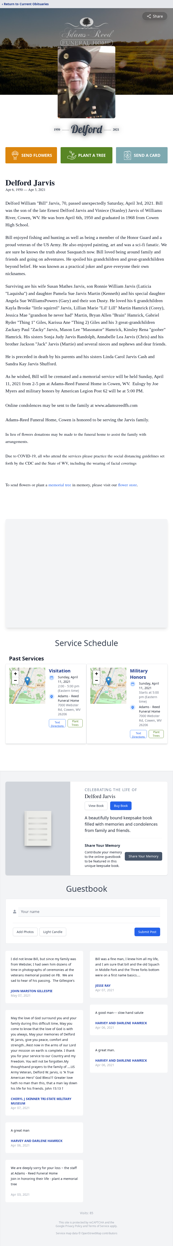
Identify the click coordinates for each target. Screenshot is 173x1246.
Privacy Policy (73, 1226)
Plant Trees (75, 723)
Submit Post (147, 932)
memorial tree (59, 484)
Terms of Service (98, 1226)
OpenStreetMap (91, 1233)
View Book (96, 806)
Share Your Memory (143, 856)
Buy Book (121, 806)
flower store (127, 484)
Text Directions (57, 723)
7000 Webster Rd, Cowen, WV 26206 (69, 709)
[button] (27, 681)
